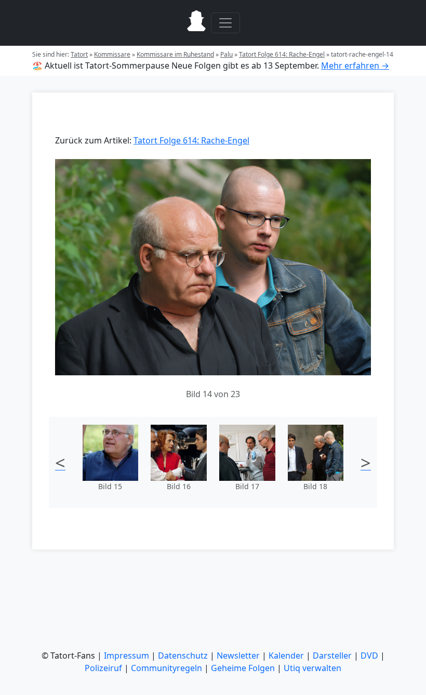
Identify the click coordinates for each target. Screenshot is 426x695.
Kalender (286, 655)
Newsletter (238, 655)
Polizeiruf (103, 668)
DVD (369, 655)
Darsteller (332, 655)
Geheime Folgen (243, 668)
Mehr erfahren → (355, 65)
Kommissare (112, 54)
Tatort (79, 54)
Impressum (126, 655)
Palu (226, 54)
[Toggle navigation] (225, 22)
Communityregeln (166, 668)
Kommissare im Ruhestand (175, 54)
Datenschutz (183, 655)
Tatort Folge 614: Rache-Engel (282, 54)
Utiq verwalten (312, 668)
